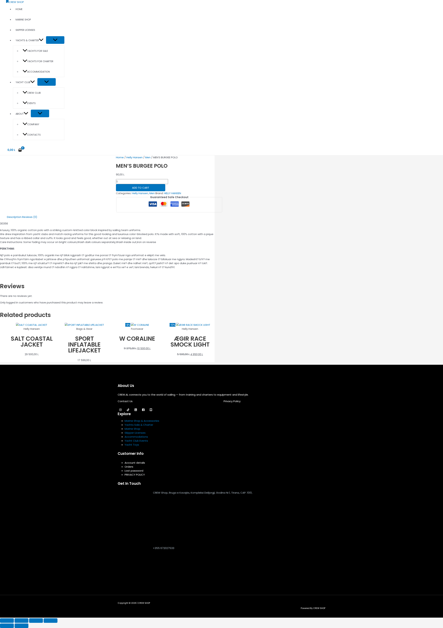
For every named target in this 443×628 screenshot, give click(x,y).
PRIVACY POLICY (135, 474)
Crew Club (34, 93)
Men (148, 157)
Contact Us (125, 401)
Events (31, 103)
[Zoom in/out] (7, 620)
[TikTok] (128, 410)
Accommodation (38, 71)
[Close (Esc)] (50, 620)
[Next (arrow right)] (21, 625)
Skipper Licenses (25, 30)
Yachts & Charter (27, 40)
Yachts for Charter (40, 61)
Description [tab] (14, 217)
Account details (135, 463)
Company (33, 124)
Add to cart (140, 187)
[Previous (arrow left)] (7, 625)
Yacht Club (23, 82)
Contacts (34, 134)
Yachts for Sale (37, 51)
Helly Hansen (134, 157)
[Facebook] (143, 410)
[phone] (133, 576)
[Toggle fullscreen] (21, 620)
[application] (41, 40)
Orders (129, 466)
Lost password (134, 470)
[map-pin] (133, 539)
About (20, 114)
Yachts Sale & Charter (139, 425)
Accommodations (136, 437)
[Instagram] (120, 410)
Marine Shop (23, 19)
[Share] (36, 620)
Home (19, 9)
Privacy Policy (232, 401)
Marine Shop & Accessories (142, 421)
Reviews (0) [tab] (29, 217)
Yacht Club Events (136, 441)
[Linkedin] (135, 410)
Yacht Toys (132, 444)
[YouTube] (151, 410)
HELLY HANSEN (172, 193)
